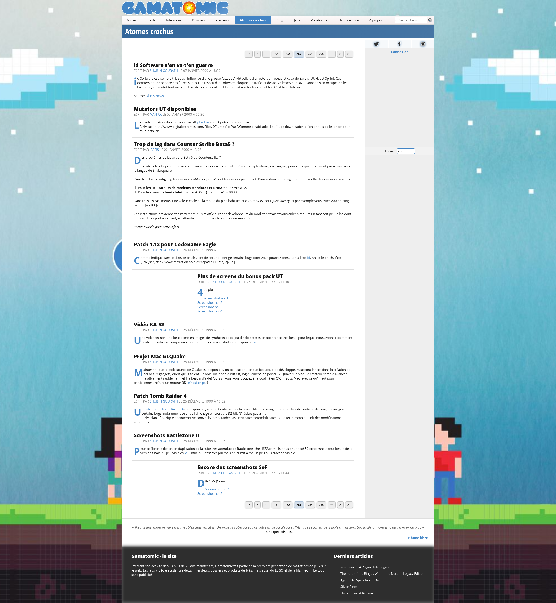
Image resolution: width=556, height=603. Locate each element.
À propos (376, 20)
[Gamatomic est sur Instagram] (422, 44)
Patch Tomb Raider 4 (160, 396)
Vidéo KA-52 (149, 324)
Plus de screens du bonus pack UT (240, 276)
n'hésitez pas (197, 382)
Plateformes (320, 20)
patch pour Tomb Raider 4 (164, 409)
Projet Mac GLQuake (160, 356)
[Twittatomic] (376, 44)
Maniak (156, 114)
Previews (222, 20)
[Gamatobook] (399, 44)
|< (248, 54)
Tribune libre (349, 20)
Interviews (174, 20)
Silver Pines (348, 586)
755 (321, 54)
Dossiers (198, 20)
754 (310, 54)
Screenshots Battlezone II (166, 435)
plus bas (203, 122)
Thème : (391, 151)
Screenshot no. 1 (216, 298)
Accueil (132, 20)
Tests (152, 20)
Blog (279, 20)
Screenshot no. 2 (209, 302)
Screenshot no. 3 (209, 307)
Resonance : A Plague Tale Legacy (365, 567)
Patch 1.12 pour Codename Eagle (175, 244)
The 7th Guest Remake (357, 593)
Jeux (297, 20)
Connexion (400, 51)
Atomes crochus (253, 20)
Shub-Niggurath (164, 70)
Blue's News (155, 96)
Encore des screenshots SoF (232, 467)
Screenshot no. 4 (209, 311)
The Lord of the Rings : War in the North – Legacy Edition (382, 573)
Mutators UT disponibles (165, 109)
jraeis (154, 149)
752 (287, 54)
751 (276, 54)
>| (349, 54)
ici (308, 257)
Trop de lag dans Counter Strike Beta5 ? (184, 144)
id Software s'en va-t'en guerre (173, 65)
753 (298, 54)
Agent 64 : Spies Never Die (360, 580)
